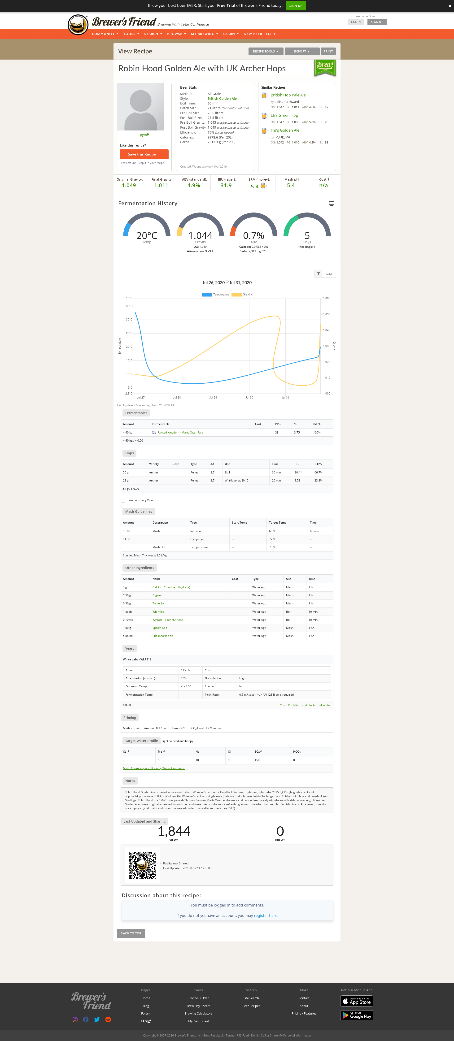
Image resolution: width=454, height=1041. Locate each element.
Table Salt (159, 603)
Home (145, 998)
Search (151, 33)
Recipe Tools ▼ (266, 51)
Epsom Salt (160, 628)
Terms (230, 1035)
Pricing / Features (304, 1013)
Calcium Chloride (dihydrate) (171, 587)
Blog (146, 1006)
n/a (323, 185)
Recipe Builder (199, 998)
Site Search (251, 998)
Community (103, 33)
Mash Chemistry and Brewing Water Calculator (154, 768)
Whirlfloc (158, 612)
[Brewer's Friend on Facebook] (86, 1021)
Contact (304, 998)
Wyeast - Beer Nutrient (168, 620)
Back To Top (131, 933)
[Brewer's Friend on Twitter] (97, 1021)
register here (265, 915)
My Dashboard (198, 1021)
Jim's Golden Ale (285, 130)
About (304, 1006)
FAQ (144, 1021)
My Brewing (202, 33)
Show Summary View (139, 500)
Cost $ (324, 179)
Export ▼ (302, 51)
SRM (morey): (259, 179)
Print (328, 51)
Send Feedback (213, 1035)
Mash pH (291, 179)
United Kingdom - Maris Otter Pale (180, 432)
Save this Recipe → (144, 154)
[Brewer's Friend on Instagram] (75, 1021)
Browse (174, 33)
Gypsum (158, 595)
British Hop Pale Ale (288, 95)
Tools (129, 33)
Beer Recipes (251, 1006)
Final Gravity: (162, 179)
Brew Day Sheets (198, 1006)
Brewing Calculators (198, 1013)
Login (356, 22)
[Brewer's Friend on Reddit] (108, 1021)
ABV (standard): (194, 179)
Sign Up (295, 6)
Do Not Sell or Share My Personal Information (281, 1035)
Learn (229, 33)
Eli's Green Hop (284, 115)
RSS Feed (243, 1035)
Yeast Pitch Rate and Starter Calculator (305, 705)
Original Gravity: (130, 179)
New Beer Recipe (260, 33)
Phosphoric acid (163, 636)
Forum (146, 1013)
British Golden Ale (222, 98)
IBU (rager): (227, 179)
